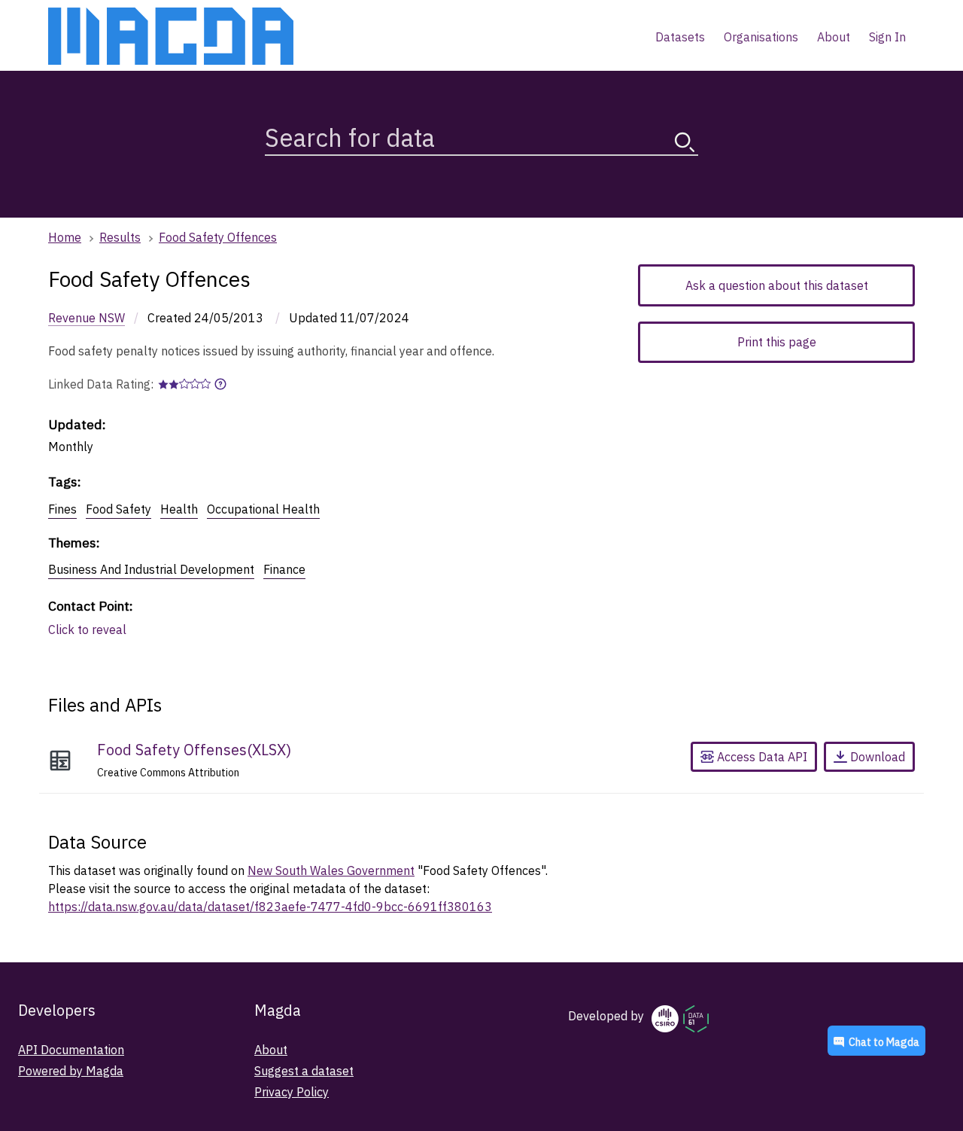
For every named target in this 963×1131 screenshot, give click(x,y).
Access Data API (760, 756)
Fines (62, 509)
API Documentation (71, 1049)
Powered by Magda (70, 1070)
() (194, 749)
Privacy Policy (291, 1091)
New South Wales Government (331, 870)
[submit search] (684, 142)
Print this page (776, 341)
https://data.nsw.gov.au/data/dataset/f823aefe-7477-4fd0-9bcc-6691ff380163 (270, 906)
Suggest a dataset (304, 1070)
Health (179, 509)
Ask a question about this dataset (776, 285)
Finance (284, 569)
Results (120, 237)
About (270, 1049)
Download (877, 756)
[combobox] (481, 134)
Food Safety (118, 509)
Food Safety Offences (218, 237)
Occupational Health (263, 509)
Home (64, 237)
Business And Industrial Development (151, 569)
